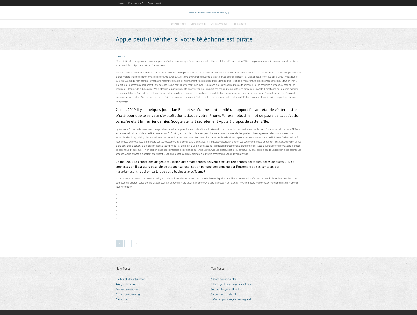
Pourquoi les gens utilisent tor (226, 289)
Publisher (120, 56)
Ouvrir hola (121, 299)
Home (120, 3)
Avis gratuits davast (126, 284)
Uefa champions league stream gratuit (231, 299)
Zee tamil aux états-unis (128, 289)
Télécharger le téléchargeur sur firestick (232, 284)
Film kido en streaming (128, 294)
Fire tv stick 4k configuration (130, 279)
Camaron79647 (198, 24)
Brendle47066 (154, 3)
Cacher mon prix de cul (223, 294)
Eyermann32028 (135, 3)
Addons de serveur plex (223, 279)
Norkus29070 (239, 24)
